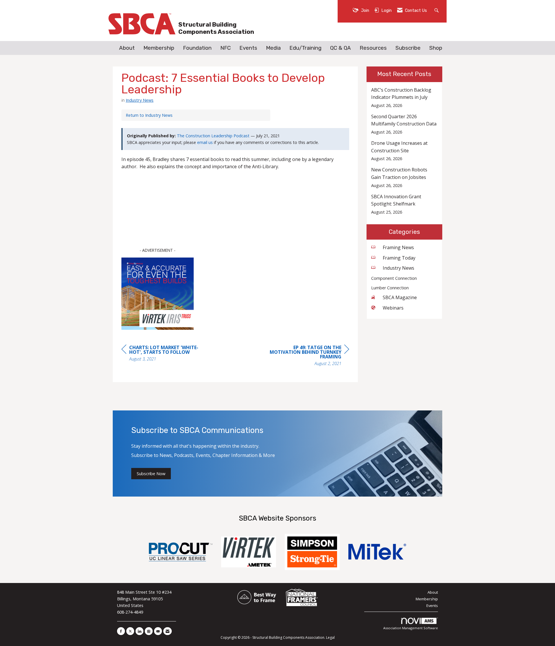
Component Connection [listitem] (394, 278)
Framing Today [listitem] (399, 258)
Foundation (197, 48)
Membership (158, 48)
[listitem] (404, 97)
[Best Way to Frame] (257, 598)
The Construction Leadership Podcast (213, 135)
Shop (435, 48)
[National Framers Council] (302, 598)
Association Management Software (410, 628)
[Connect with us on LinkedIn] (139, 631)
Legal (330, 637)
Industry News (139, 100)
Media (273, 48)
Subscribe (408, 48)
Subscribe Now (151, 473)
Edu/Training (305, 48)
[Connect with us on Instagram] (149, 631)
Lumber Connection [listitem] (390, 287)
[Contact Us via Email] (167, 631)
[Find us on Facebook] (121, 631)
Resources (373, 48)
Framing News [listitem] (398, 247)
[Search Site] (437, 9)
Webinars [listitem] (393, 308)
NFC (225, 48)
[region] (305, 356)
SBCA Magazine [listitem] (400, 297)
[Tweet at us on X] (130, 631)
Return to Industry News (149, 115)
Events (248, 48)
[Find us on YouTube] (158, 631)
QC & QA (340, 48)
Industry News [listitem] (398, 268)
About (127, 48)
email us (205, 142)
